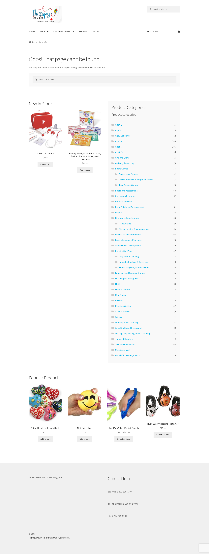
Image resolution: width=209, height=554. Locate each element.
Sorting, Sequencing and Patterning (132, 333)
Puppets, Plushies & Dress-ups (133, 262)
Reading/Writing (123, 306)
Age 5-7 (118, 146)
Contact (96, 31)
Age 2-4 (118, 141)
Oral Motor (120, 294)
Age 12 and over (122, 135)
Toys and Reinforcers (125, 344)
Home (32, 31)
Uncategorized (122, 349)
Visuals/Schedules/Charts (127, 355)
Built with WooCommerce (56, 537)
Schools (83, 31)
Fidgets (118, 212)
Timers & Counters (124, 339)
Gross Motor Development (128, 245)
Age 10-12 (120, 130)
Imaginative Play (123, 251)
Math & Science (122, 289)
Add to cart (45, 164)
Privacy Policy (35, 537)
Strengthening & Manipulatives (134, 229)
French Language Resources (128, 240)
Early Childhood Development (129, 207)
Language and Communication (130, 273)
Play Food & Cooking (129, 256)
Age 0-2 (118, 124)
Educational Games (128, 174)
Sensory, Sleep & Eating (126, 322)
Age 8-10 (119, 152)
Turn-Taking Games (128, 185)
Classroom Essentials (125, 196)
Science (118, 316)
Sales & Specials (123, 311)
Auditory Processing (125, 163)
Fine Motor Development (127, 218)
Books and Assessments (126, 190)
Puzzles (119, 300)
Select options (123, 439)
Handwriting (125, 223)
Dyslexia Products (123, 201)
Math (117, 284)
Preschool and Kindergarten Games (136, 179)
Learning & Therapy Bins (127, 278)
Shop (42, 31)
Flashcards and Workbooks (128, 234)
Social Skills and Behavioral (128, 327)
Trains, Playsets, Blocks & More (134, 267)
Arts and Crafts (122, 157)
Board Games (121, 168)
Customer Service (61, 31)
